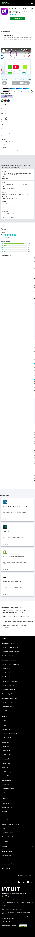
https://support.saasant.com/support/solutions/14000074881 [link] (17, 150)
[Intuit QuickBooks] (6, 3)
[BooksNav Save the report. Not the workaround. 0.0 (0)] (17, 524)
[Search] (28, 3)
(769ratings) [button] (22, 14)
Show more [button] (4, 44)
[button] (32, 91)
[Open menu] (31, 3)
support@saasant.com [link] (9, 144)
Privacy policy (4, 136)
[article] (17, 612)
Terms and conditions (7, 133)
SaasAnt (3, 111)
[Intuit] (11, 889)
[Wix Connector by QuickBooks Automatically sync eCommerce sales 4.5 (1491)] (17, 574)
